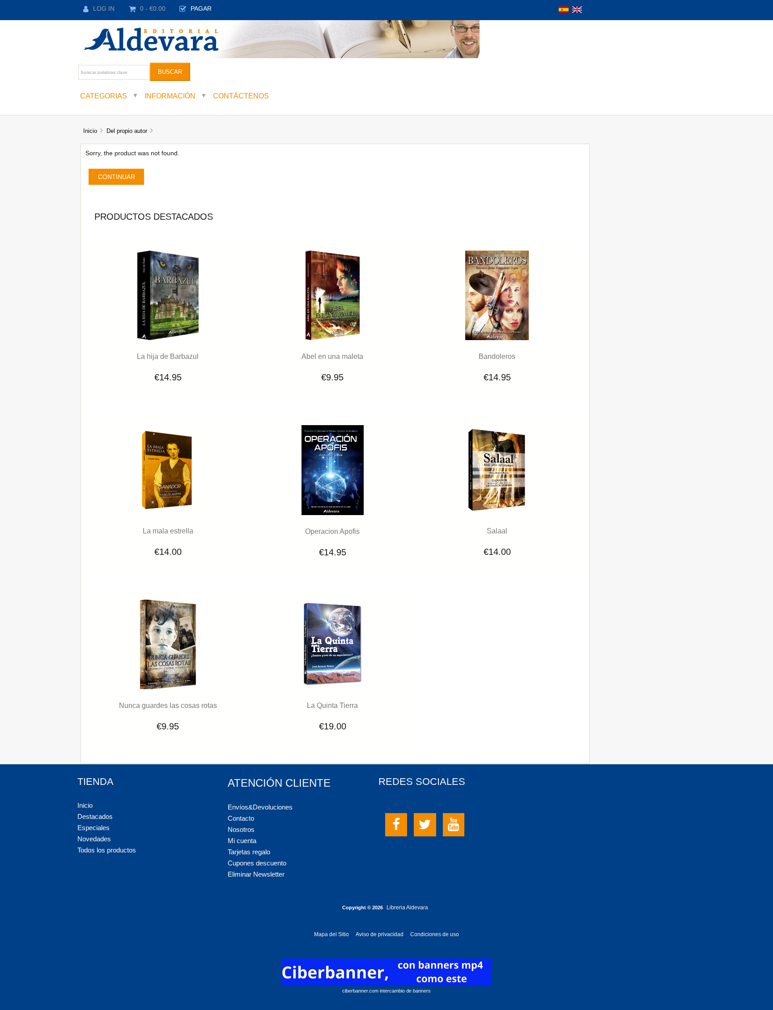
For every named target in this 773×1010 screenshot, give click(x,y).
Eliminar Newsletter (256, 874)
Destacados (95, 816)
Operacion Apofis (332, 531)
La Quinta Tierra (332, 705)
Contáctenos (241, 96)
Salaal (497, 531)
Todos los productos (106, 850)
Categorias (103, 96)
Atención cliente (279, 783)
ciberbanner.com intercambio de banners (386, 990)
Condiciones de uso (434, 934)
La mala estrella (168, 531)
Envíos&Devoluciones (260, 807)
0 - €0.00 (153, 8)
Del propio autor (126, 131)
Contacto (241, 818)
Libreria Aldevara (407, 907)
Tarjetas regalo (249, 852)
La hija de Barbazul (168, 356)
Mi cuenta (242, 840)
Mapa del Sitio (331, 934)
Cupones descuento (257, 863)
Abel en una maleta (332, 356)
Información (169, 96)
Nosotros (241, 829)
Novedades (94, 839)
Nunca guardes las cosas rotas (168, 705)
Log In (104, 8)
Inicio (90, 131)
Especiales (93, 827)
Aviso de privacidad (379, 934)
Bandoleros (497, 356)
